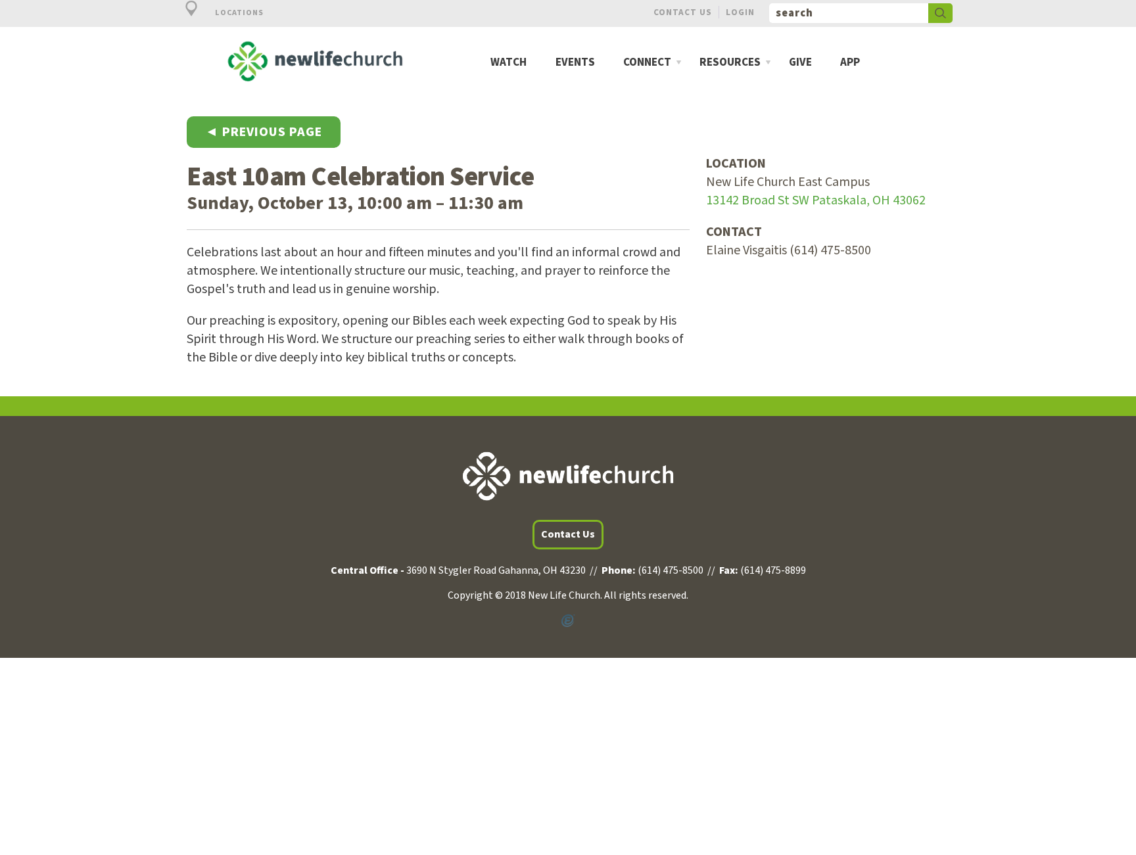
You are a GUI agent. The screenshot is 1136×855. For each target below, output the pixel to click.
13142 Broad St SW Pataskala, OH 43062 (816, 200)
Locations (238, 12)
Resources (730, 62)
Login (740, 12)
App (850, 62)
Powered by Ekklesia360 (568, 621)
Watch (508, 62)
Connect (647, 62)
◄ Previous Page (263, 132)
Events (575, 62)
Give (800, 62)
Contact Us (682, 12)
